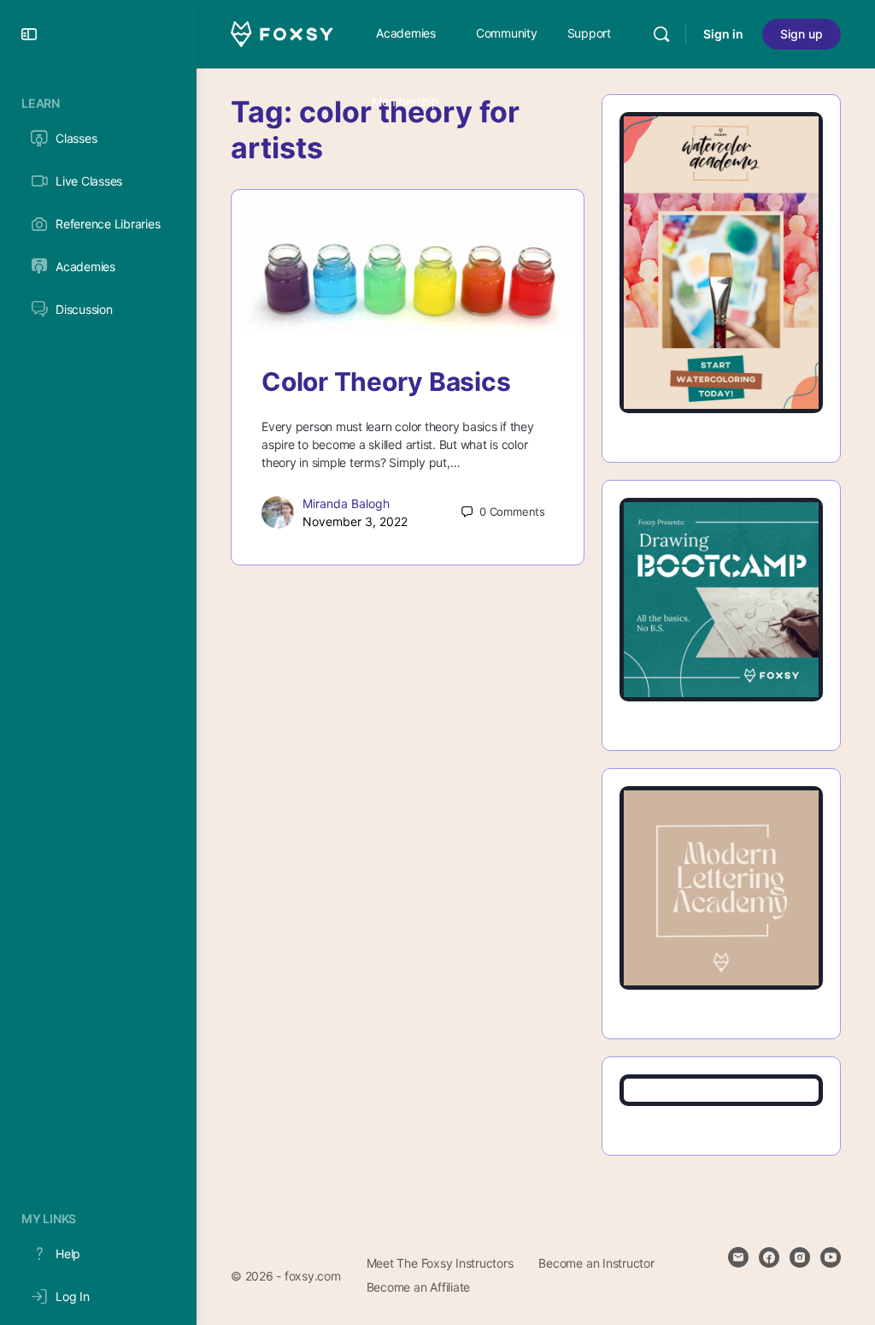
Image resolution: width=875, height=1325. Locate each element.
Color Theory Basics (385, 381)
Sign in (723, 34)
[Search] (661, 34)
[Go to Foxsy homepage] (282, 33)
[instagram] (800, 1257)
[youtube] (830, 1257)
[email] (738, 1257)
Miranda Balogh (346, 503)
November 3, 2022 (355, 521)
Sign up (801, 34)
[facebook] (769, 1257)
